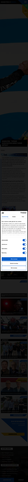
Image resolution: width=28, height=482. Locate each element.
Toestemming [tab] (5, 216)
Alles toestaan (14, 259)
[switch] (24, 244)
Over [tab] (23, 216)
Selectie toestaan (14, 263)
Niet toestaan (14, 267)
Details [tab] (14, 216)
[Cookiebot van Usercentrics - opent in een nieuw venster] (20, 213)
